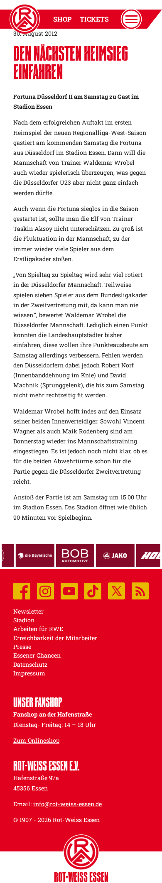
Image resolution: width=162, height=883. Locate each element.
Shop (62, 19)
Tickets (94, 19)
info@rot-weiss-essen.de (67, 804)
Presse (22, 647)
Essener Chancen (37, 655)
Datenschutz (30, 664)
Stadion (23, 620)
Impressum (29, 673)
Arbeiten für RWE (38, 629)
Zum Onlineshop (36, 740)
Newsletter (28, 611)
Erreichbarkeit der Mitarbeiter (55, 638)
